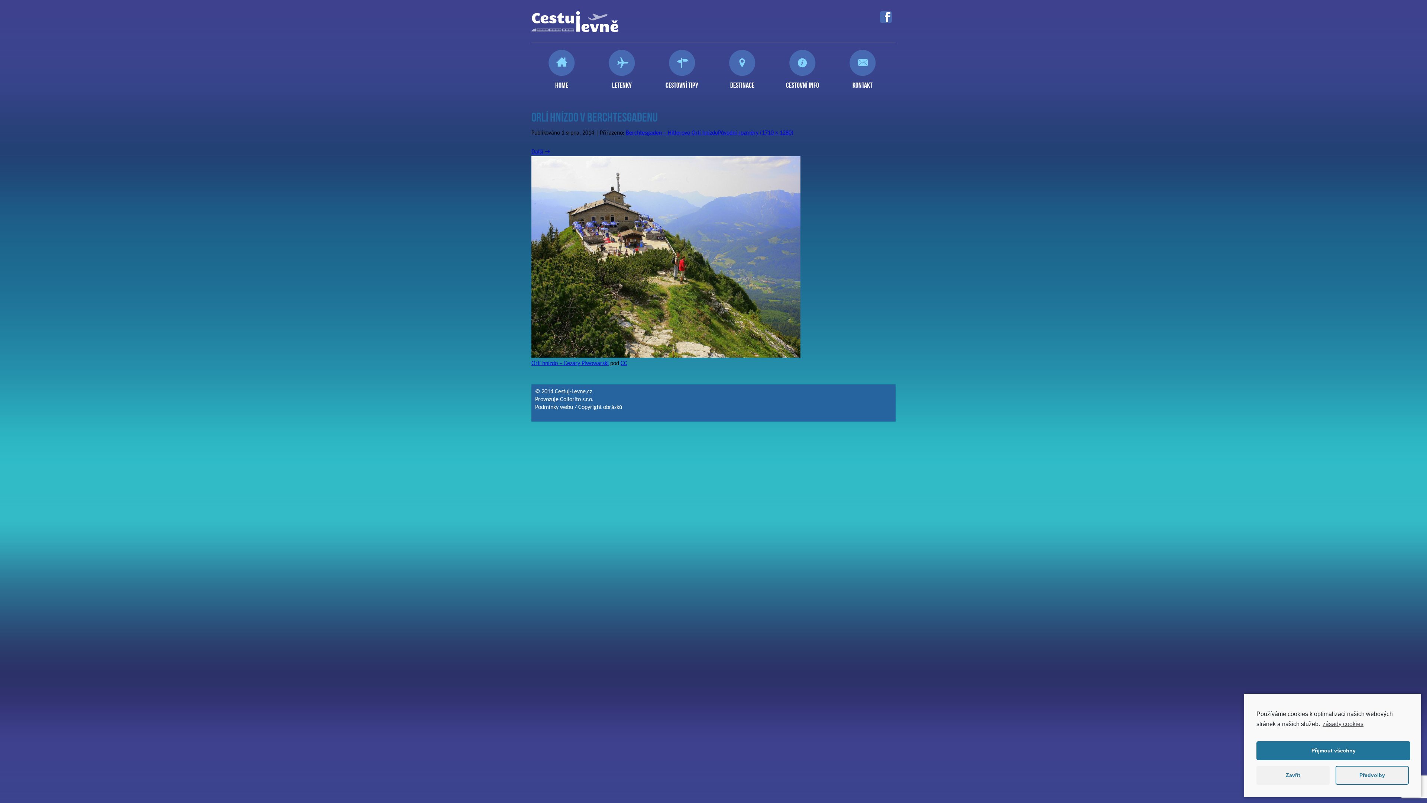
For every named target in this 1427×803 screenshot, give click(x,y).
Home (561, 82)
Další (540, 152)
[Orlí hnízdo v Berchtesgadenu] (665, 356)
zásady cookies (1343, 724)
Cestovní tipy (682, 82)
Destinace (742, 82)
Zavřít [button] (1293, 775)
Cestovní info (802, 82)
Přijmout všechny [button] (1333, 751)
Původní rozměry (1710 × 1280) (755, 133)
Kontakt (862, 82)
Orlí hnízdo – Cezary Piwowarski (570, 364)
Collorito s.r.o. (576, 400)
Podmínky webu (554, 407)
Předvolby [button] (1372, 775)
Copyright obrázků (600, 407)
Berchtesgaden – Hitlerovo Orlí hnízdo (672, 133)
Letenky (622, 82)
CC (624, 364)
